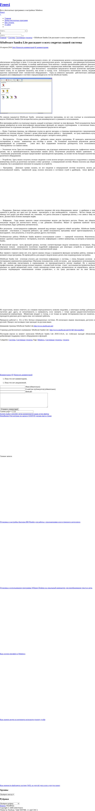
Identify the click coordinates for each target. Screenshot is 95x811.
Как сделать (9, 23)
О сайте (8, 25)
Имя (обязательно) (33, 387)
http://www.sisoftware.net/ (43, 326)
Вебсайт (29, 392)
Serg (14, 47)
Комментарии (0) (6, 375)
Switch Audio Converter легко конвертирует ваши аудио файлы (24, 414)
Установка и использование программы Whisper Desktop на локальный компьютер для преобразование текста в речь (46, 588)
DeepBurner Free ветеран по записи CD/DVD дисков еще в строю (26, 416)
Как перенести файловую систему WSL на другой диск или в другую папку (30, 785)
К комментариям (41, 47)
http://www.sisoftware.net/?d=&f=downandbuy (67, 330)
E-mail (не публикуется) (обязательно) (40, 389)
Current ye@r (5, 412)
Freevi (5, 4)
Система (11, 38)
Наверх (3, 806)
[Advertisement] (47, 357)
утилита (66, 340)
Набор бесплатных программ (16, 20)
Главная (8, 18)
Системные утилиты (24, 38)
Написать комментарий (25, 47)
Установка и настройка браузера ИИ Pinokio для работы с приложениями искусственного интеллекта (40, 522)
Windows (41, 340)
